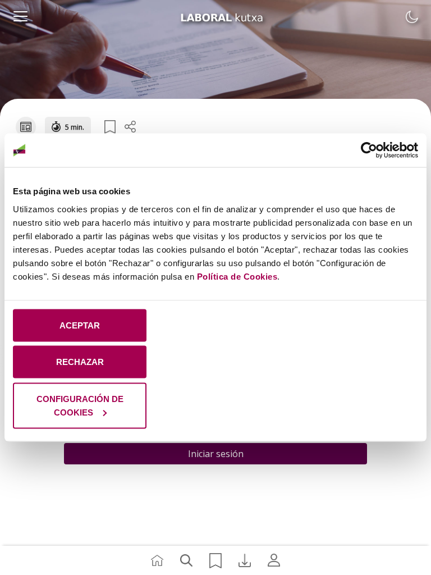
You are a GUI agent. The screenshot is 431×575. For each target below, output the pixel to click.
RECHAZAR (80, 362)
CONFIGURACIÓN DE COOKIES (79, 405)
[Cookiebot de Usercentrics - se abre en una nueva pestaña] (369, 150)
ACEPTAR (79, 325)
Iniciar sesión (216, 454)
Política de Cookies (237, 276)
